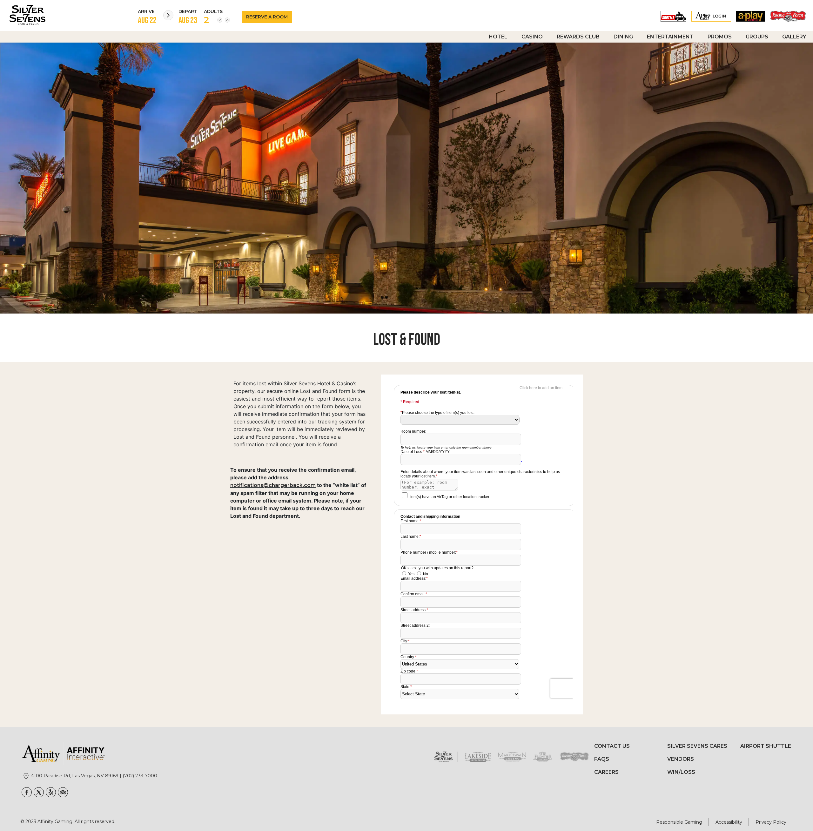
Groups (757, 37)
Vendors (680, 759)
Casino (532, 37)
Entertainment (670, 37)
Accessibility (729, 822)
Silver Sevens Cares (697, 746)
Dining (623, 37)
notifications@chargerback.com (273, 485)
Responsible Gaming (679, 822)
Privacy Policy (771, 822)
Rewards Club (578, 37)
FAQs (601, 759)
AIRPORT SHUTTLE (765, 746)
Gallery (794, 37)
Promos (720, 37)
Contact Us (612, 746)
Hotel (498, 37)
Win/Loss (681, 772)
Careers (606, 772)
